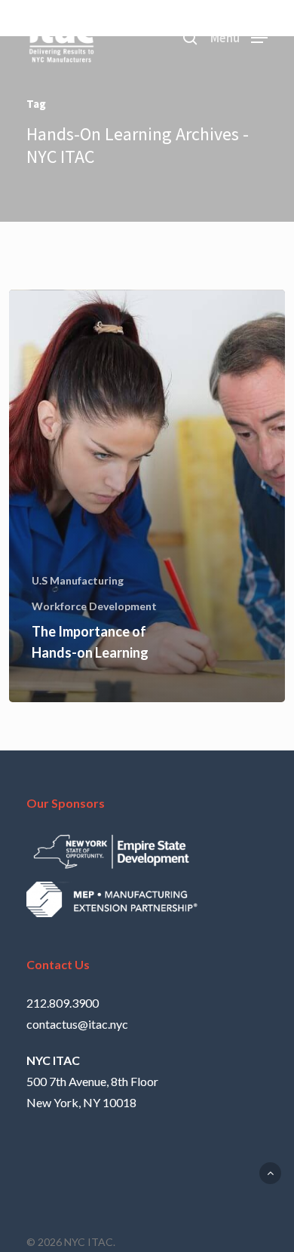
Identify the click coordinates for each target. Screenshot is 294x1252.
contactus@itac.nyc (77, 1024)
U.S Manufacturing (78, 580)
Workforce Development (94, 606)
